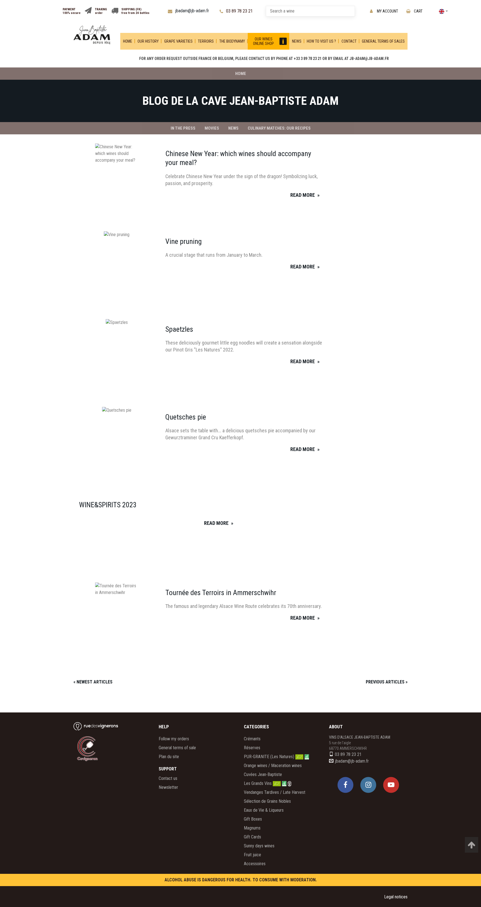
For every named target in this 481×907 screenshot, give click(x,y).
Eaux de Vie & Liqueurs (264, 810)
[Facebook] (346, 785)
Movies (212, 128)
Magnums (252, 828)
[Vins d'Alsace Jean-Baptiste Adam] (91, 34)
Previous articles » (387, 682)
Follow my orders (174, 738)
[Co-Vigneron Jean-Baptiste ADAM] (94, 748)
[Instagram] (368, 785)
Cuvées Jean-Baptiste (263, 774)
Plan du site (169, 756)
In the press (183, 128)
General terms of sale (177, 747)
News (233, 128)
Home (240, 73)
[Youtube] (391, 785)
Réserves (252, 747)
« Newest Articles (92, 682)
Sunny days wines (259, 845)
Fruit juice (252, 854)
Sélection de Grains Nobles (267, 801)
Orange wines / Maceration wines (273, 765)
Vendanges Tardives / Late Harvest (274, 792)
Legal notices (396, 896)
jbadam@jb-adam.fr (352, 761)
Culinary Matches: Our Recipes (279, 128)
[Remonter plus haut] (471, 845)
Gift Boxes (253, 819)
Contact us (168, 778)
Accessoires (255, 863)
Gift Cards (252, 837)
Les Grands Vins (258, 783)
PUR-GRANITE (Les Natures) (269, 756)
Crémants (252, 738)
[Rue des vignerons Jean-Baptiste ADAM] (95, 726)
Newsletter (168, 787)
